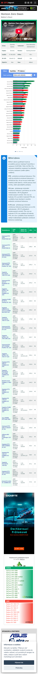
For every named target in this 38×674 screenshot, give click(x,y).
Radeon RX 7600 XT (12, 620)
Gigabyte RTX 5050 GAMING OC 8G (6, 473)
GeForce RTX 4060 (12, 595)
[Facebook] (28, 2)
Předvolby (19, 668)
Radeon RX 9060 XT (12, 618)
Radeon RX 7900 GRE (12, 612)
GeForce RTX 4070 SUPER (14, 585)
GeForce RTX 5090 (12, 570)
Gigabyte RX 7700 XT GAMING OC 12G (5, 400)
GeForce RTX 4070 (12, 587)
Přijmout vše (19, 662)
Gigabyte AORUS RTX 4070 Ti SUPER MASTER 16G (6, 310)
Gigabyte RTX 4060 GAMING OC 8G (6, 446)
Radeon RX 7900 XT (12, 608)
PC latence (21, 71)
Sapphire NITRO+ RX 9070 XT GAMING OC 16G (5, 292)
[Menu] (35, 3)
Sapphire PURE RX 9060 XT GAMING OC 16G (6, 409)
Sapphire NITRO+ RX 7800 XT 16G (5, 355)
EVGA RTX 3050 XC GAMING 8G (6, 482)
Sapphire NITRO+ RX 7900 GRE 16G (6, 337)
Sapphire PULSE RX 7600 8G (5, 464)
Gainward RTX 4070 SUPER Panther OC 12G (6, 346)
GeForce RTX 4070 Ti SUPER (15, 581)
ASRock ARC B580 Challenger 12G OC (6, 437)
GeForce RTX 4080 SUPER (14, 577)
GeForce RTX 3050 (12, 597)
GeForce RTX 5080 (12, 575)
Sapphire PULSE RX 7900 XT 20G (5, 319)
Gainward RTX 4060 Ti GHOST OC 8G (6, 427)
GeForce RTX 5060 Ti (12, 589)
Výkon (5, 71)
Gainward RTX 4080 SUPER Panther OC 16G (6, 265)
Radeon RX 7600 (11, 622)
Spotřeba (13, 71)
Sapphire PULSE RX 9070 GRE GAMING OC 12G (5, 373)
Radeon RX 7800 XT (12, 614)
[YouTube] (31, 2)
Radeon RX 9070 (11, 610)
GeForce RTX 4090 (12, 573)
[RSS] (25, 2)
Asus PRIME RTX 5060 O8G (6, 418)
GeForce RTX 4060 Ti (12, 593)
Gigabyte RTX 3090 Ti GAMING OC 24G (6, 364)
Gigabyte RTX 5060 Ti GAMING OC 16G (6, 391)
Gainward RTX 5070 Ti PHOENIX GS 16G (6, 283)
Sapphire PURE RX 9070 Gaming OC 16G (6, 301)
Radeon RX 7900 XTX (12, 604)
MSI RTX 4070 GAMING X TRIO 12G (6, 382)
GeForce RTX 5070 (12, 583)
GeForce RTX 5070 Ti (12, 579)
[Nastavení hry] (34, 75)
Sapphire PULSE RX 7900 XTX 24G (6, 274)
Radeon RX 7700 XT (12, 616)
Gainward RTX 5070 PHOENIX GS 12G (6, 328)
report (9, 3)
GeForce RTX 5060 (12, 591)
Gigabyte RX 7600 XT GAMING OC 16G (5, 455)
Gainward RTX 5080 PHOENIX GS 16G (6, 256)
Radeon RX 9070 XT (12, 606)
